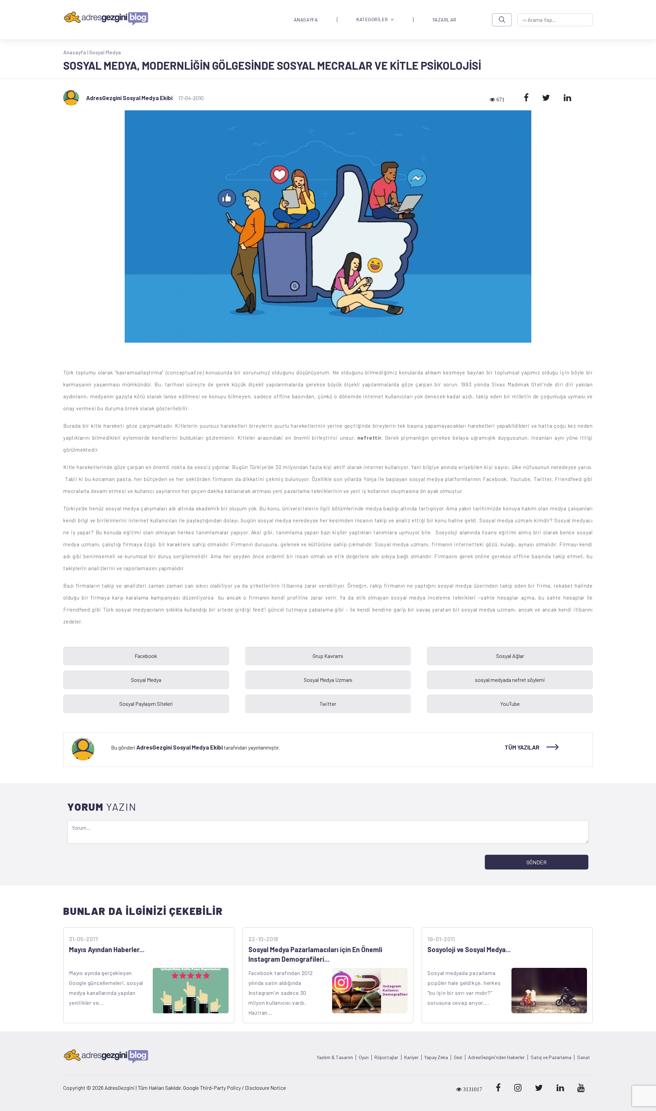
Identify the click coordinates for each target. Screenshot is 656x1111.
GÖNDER (537, 862)
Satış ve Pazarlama (551, 1057)
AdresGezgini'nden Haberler (496, 1057)
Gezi (458, 1057)
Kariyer (411, 1057)
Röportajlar (386, 1057)
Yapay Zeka (436, 1057)
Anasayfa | (76, 52)
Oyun (364, 1057)
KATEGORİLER (372, 19)
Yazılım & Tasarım (335, 1057)
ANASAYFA (306, 20)
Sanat (583, 1057)
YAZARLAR (444, 20)
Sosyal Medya (105, 52)
